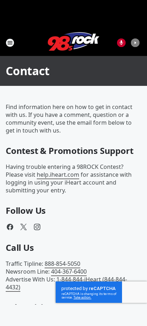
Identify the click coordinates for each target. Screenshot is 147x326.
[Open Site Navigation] (10, 42)
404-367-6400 (69, 271)
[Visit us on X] (23, 227)
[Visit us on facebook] (10, 227)
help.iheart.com (58, 174)
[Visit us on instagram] (37, 227)
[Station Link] (74, 42)
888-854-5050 (62, 264)
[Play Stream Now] (135, 42)
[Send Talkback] (121, 42)
